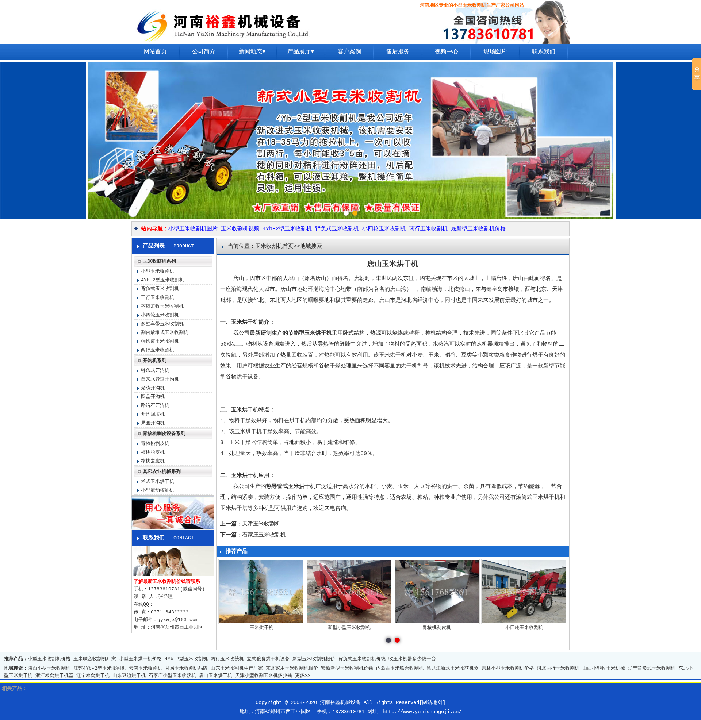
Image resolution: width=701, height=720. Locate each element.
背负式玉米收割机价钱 (362, 659)
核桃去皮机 (153, 461)
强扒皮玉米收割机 (160, 341)
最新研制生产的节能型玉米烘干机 (291, 333)
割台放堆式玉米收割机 (164, 332)
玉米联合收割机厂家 (94, 659)
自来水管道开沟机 (160, 379)
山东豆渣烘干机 (129, 675)
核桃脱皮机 (153, 452)
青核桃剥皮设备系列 (164, 433)
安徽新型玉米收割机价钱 (347, 668)
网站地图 (432, 702)
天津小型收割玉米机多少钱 (263, 675)
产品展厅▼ (300, 52)
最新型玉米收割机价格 (478, 229)
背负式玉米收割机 (337, 229)
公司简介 (203, 52)
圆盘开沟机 (153, 397)
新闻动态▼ (252, 52)
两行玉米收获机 (227, 659)
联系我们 (543, 52)
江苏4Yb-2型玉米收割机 (99, 668)
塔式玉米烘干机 (157, 481)
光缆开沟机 (153, 388)
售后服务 (398, 52)
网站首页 (155, 52)
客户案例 (349, 52)
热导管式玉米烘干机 (290, 487)
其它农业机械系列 (162, 471)
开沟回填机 (153, 414)
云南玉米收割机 (145, 668)
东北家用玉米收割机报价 (292, 668)
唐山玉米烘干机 (215, 675)
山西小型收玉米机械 (603, 668)
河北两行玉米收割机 (558, 668)
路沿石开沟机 (155, 405)
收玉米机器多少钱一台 (412, 659)
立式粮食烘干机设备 (268, 659)
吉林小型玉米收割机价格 (508, 668)
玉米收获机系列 (159, 261)
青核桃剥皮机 (155, 443)
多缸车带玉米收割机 (162, 324)
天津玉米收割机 (261, 524)
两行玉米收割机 (428, 229)
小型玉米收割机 (157, 271)
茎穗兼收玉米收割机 (162, 306)
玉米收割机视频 (240, 229)
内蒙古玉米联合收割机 (400, 668)
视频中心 (446, 52)
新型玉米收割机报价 (313, 659)
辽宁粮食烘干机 (93, 675)
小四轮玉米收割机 (384, 229)
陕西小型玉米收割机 (49, 668)
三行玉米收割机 (157, 297)
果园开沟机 (153, 423)
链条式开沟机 (155, 370)
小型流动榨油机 (157, 490)
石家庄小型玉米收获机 (172, 675)
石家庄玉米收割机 (264, 535)
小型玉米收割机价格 (49, 659)
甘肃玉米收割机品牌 (186, 668)
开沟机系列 (154, 360)
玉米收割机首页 (274, 246)
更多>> (302, 675)
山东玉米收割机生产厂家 (237, 668)
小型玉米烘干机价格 (140, 659)
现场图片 (495, 52)
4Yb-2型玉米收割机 (287, 229)
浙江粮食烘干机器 (54, 675)
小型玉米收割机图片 (193, 229)
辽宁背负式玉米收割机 (651, 668)
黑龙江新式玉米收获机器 (452, 668)
